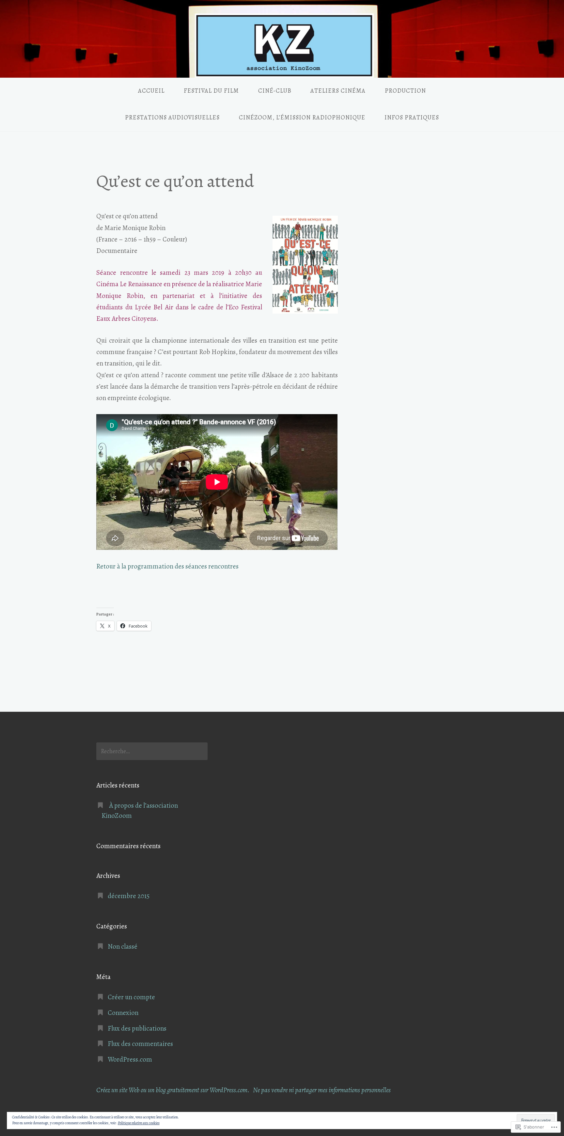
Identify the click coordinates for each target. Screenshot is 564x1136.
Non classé (122, 946)
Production (405, 91)
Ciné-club (274, 91)
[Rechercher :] (152, 751)
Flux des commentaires (140, 1043)
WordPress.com (130, 1059)
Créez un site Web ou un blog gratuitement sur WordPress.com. (172, 1090)
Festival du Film (211, 91)
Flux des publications (137, 1028)
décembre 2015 (128, 895)
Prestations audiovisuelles (172, 117)
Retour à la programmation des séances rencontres (167, 566)
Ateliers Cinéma (338, 91)
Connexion (123, 1012)
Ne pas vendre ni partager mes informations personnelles (322, 1090)
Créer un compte (131, 997)
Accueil (151, 91)
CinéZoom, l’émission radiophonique (302, 117)
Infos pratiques (411, 117)
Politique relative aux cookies (139, 1123)
